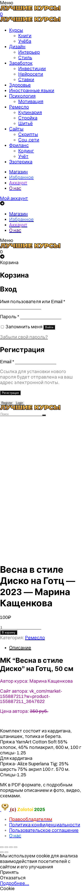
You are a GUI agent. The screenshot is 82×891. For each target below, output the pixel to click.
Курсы (16, 30)
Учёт (23, 156)
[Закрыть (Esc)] (2, 847)
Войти (49, 327)
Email (7, 361)
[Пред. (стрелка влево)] (2, 852)
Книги (24, 35)
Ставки (26, 79)
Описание (20, 647)
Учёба (24, 41)
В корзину (8, 632)
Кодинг (26, 150)
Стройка (27, 117)
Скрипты (28, 134)
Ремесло (19, 106)
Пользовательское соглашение (44, 830)
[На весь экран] (11, 847)
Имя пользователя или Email (32, 301)
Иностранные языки (31, 90)
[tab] (45, 647)
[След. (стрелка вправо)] (6, 852)
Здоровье (20, 85)
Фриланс (19, 145)
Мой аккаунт (14, 198)
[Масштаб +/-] (15, 847)
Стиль (25, 57)
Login (19, 403)
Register (6, 403)
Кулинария (30, 112)
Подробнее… (14, 883)
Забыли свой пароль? (24, 336)
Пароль (9, 316)
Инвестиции (32, 68)
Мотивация (30, 101)
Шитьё (25, 123)
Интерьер (29, 52)
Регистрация (10, 393)
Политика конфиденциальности (44, 824)
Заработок (21, 63)
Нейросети (30, 74)
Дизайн (17, 46)
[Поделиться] (6, 847)
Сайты (16, 128)
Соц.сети (28, 139)
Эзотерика (20, 161)
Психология (22, 95)
